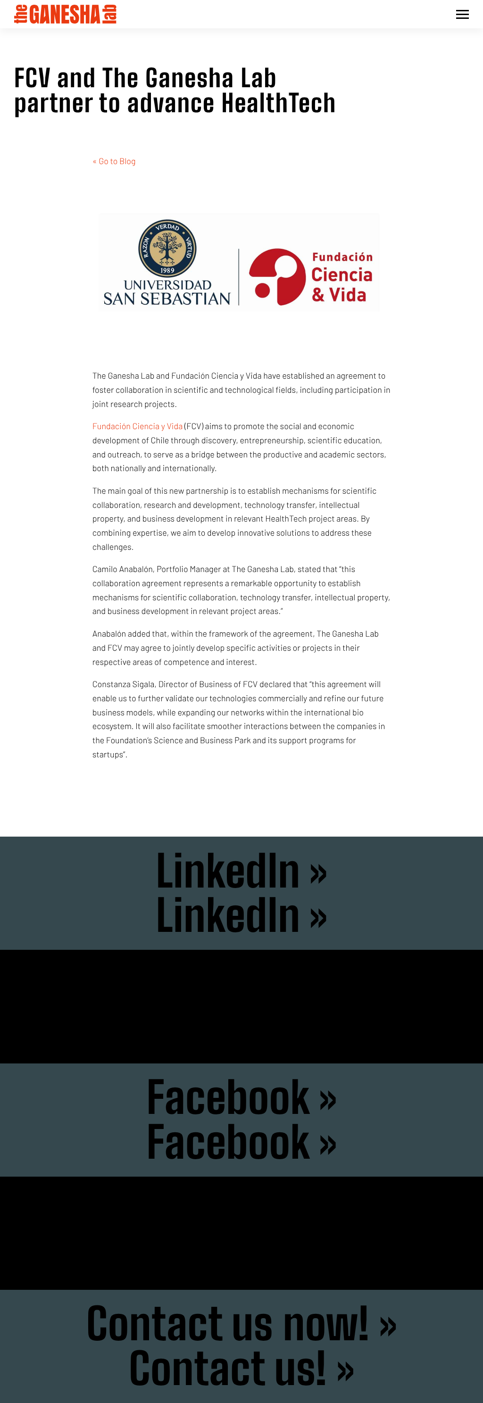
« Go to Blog (114, 161)
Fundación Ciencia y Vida (137, 426)
